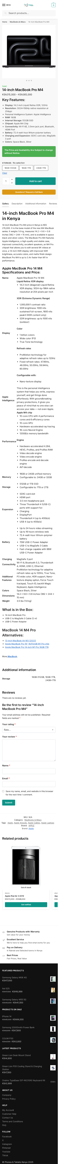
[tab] (5, 203)
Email (6, 778)
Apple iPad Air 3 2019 (14, 896)
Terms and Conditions (12, 1121)
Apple (10, 823)
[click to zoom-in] (29, 51)
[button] (53, 5)
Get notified (26, 904)
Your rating (9, 724)
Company (6, 1095)
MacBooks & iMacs (17, 22)
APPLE (31, 825)
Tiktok (5, 1155)
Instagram (7, 1144)
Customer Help (9, 1114)
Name (6, 765)
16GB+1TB (26, 168)
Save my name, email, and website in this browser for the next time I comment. (29, 793)
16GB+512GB (10, 168)
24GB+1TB (41, 168)
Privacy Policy (9, 1099)
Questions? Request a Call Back (29, 192)
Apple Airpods (20, 823)
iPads (7, 893)
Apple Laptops (47, 823)
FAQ (4, 1125)
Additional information (35, 203)
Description (17, 203)
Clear (4, 173)
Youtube (6, 1151)
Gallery (5, 203)
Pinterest (6, 1148)
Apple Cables (34, 823)
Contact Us (7, 1117)
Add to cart (35, 181)
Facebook (7, 1136)
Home (4, 22)
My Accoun (7, 1110)
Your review (9, 736)
